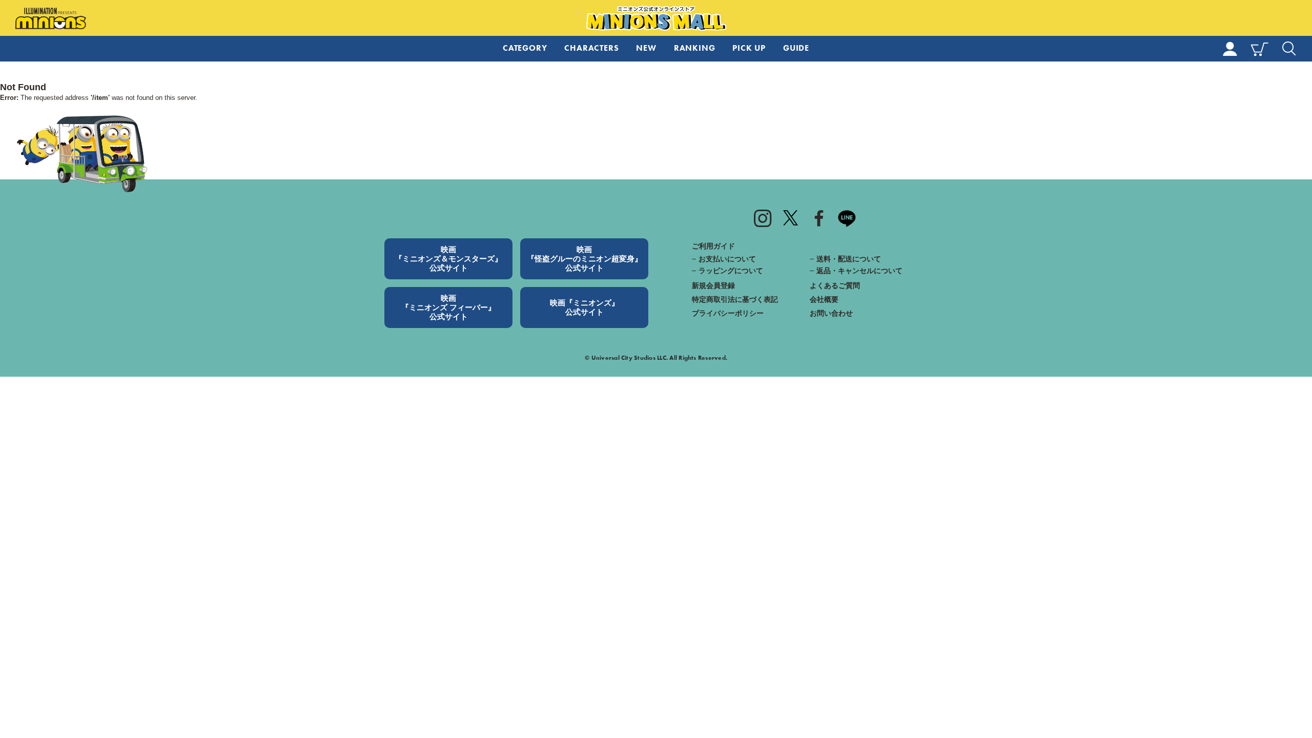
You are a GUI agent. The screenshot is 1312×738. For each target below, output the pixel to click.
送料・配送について (848, 259)
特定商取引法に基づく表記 (735, 299)
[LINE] (847, 218)
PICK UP (749, 48)
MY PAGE (1230, 48)
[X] (791, 218)
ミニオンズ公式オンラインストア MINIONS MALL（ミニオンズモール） (656, 18)
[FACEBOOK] (819, 218)
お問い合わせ (831, 313)
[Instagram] (762, 218)
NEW (646, 48)
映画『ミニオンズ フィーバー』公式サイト (448, 307)
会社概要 (824, 299)
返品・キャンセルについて (859, 270)
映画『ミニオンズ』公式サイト (584, 307)
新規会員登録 (713, 285)
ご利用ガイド (713, 246)
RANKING (694, 48)
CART (1259, 48)
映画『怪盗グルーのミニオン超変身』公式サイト (584, 258)
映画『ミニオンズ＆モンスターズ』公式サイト (448, 258)
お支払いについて (727, 259)
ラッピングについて (731, 270)
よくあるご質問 (835, 285)
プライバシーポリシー (728, 313)
